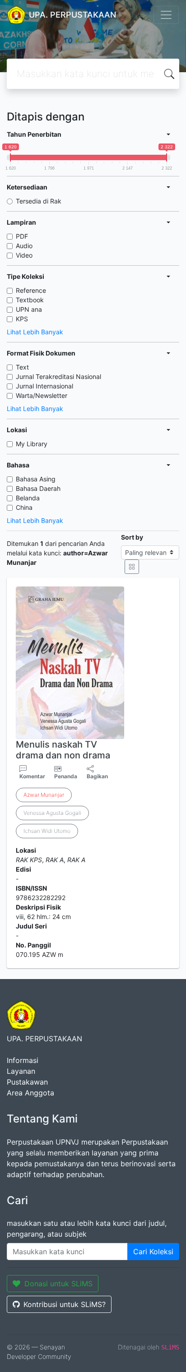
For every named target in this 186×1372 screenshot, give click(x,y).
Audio (24, 245)
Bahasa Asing (36, 479)
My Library (31, 444)
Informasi (22, 1060)
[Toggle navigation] (166, 15)
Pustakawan (27, 1081)
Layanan (21, 1071)
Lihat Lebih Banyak (35, 332)
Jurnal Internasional (44, 386)
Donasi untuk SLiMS (58, 1283)
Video (24, 255)
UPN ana (29, 309)
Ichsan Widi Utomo (46, 830)
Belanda (28, 498)
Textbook (30, 300)
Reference (31, 290)
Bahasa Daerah (38, 488)
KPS (22, 319)
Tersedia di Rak (38, 201)
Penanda (65, 776)
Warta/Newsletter (41, 395)
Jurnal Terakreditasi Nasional (58, 376)
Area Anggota (30, 1092)
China (24, 507)
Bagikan (97, 776)
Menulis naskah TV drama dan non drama (63, 750)
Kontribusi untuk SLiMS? (64, 1304)
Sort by (132, 537)
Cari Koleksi (153, 1251)
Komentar (32, 776)
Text (22, 367)
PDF (22, 236)
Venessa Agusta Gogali (52, 812)
